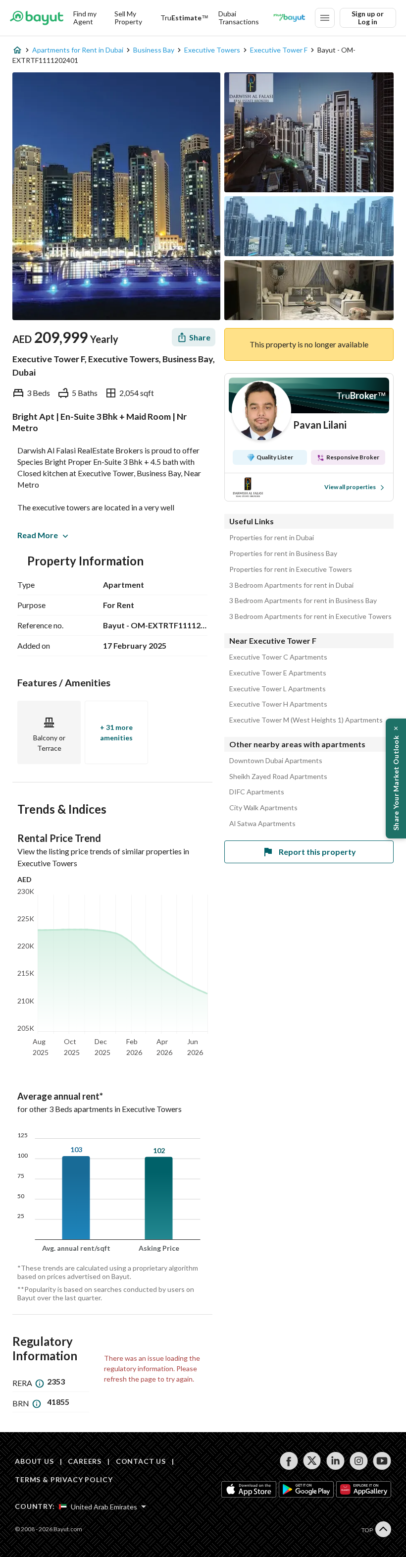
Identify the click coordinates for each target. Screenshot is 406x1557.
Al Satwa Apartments (262, 824)
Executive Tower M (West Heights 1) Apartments (306, 720)
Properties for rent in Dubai (271, 538)
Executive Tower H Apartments (278, 704)
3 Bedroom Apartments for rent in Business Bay (303, 601)
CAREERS (85, 1461)
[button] (396, 778)
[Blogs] (289, 18)
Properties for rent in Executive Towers (290, 569)
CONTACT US (141, 1461)
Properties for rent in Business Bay (283, 553)
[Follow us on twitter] (312, 1461)
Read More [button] (37, 535)
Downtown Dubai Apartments (275, 761)
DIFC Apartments (256, 792)
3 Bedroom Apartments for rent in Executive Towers (310, 616)
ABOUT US (34, 1461)
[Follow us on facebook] (289, 1461)
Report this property (317, 851)
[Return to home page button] (36, 18)
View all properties (350, 487)
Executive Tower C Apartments (278, 657)
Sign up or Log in (368, 17)
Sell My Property (128, 17)
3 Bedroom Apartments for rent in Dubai (291, 585)
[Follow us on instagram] (359, 1461)
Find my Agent (85, 17)
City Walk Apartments (263, 808)
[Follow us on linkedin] (335, 1461)
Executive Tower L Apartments (277, 689)
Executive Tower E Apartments (277, 673)
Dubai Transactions (238, 17)
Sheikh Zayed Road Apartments (278, 776)
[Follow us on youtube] (382, 1461)
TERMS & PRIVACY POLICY (63, 1479)
